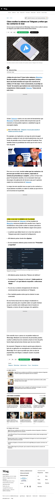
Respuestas (40, 472)
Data (46, 476)
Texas (18, 12)
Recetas (47, 483)
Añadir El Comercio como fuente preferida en (36, 18)
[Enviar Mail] (7, 70)
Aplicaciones (23, 365)
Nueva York (22, 12)
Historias (40, 486)
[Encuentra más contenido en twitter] (11, 32)
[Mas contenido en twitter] (27, 486)
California (14, 12)
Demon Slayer (44, 12)
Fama (39, 479)
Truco (29, 365)
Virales (39, 483)
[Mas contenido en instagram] (30, 486)
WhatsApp (16, 365)
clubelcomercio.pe (14, 495)
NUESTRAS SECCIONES (41, 470)
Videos (46, 472)
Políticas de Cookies (24, 475)
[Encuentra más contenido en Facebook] (8, 32)
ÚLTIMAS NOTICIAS (13, 428)
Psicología (28, 12)
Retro (46, 479)
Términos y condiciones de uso (26, 470)
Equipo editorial (6, 474)
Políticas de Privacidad (24, 473)
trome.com (35, 495)
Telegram (10, 365)
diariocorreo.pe (42, 495)
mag (12, 498)
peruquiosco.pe (6, 498)
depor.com (28, 495)
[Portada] (6, 473)
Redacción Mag (12, 70)
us (38, 476)
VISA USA (38, 12)
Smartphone (35, 365)
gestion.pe (22, 495)
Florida (9, 12)
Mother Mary (33, 12)
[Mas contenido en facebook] (25, 486)
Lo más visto (11, 370)
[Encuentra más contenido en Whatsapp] (14, 32)
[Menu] (2, 8)
